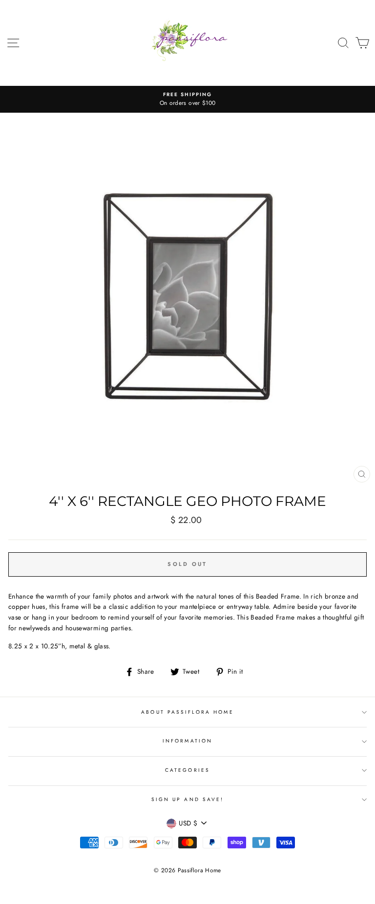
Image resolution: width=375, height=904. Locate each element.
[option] (187, 99)
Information (187, 740)
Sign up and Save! (187, 799)
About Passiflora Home (187, 712)
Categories (187, 770)
